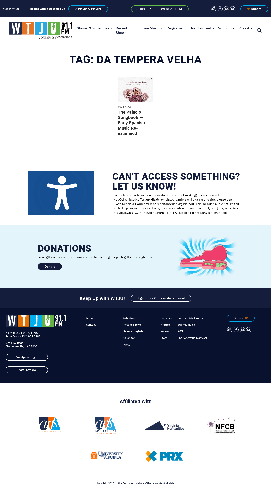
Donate (256, 9)
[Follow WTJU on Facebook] (220, 8)
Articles (165, 324)
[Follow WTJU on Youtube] (232, 8)
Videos (165, 331)
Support (224, 28)
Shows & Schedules (93, 28)
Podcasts (166, 318)
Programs (174, 28)
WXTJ (181, 331)
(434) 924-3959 (29, 333)
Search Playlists (133, 331)
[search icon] (259, 30)
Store (164, 338)
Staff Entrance (27, 370)
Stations (140, 9)
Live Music (150, 28)
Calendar (129, 338)
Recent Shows (121, 30)
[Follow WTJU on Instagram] (213, 8)
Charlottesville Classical (192, 338)
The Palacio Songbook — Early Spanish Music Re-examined (131, 122)
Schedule (129, 318)
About (244, 28)
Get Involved (201, 28)
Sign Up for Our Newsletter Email (161, 298)
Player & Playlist (89, 9)
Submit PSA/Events (190, 318)
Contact (91, 324)
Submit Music (186, 324)
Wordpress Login (26, 357)
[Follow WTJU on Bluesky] (226, 8)
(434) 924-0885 (30, 336)
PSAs (126, 344)
